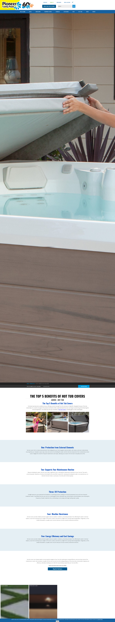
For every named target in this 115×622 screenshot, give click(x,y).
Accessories (66, 11)
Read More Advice (46, 386)
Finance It (52, 2)
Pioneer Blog (32, 383)
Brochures (59, 2)
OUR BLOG (45, 2)
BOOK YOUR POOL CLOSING (49, 6)
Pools (30, 11)
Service (93, 11)
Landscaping (37, 11)
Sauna (87, 11)
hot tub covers (62, 409)
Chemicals (58, 11)
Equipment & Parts (48, 11)
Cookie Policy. (100, 619)
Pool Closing (22, 11)
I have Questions (84, 386)
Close (57, 621)
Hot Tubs (80, 11)
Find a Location (67, 2)
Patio (74, 11)
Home (28, 383)
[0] (72, 2)
